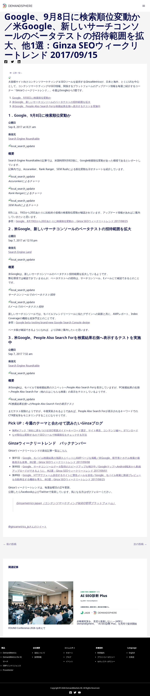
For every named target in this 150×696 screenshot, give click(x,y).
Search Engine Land (19, 252)
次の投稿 (140, 544)
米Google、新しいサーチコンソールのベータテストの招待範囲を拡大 (51, 102)
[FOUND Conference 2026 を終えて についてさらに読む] (40, 602)
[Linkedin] (19, 61)
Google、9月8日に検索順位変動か (31, 97)
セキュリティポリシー (106, 661)
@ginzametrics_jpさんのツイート (27, 526)
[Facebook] (5, 61)
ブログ (68, 657)
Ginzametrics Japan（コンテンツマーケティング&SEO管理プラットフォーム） (66, 503)
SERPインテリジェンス (12, 665)
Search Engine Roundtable (24, 138)
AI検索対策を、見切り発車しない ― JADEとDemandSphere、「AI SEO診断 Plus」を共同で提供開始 (107, 622)
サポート (69, 653)
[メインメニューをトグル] (143, 5)
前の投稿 (9, 544)
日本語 (131, 657)
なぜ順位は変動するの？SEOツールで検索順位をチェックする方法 (49, 434)
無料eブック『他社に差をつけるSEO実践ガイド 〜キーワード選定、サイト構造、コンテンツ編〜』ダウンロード (75, 430)
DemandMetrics (9, 653)
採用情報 (37, 657)
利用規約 (100, 653)
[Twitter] (12, 61)
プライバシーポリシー (106, 657)
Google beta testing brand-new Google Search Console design (53, 322)
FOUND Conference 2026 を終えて (26, 628)
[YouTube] (79, 692)
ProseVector (8, 670)
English (132, 653)
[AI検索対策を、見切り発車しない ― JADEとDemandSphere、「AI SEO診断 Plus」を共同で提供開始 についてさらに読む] (109, 599)
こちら (63, 450)
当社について (39, 653)
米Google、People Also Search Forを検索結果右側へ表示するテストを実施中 (56, 106)
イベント (69, 661)
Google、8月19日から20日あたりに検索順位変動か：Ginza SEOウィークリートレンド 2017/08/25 (72, 221)
